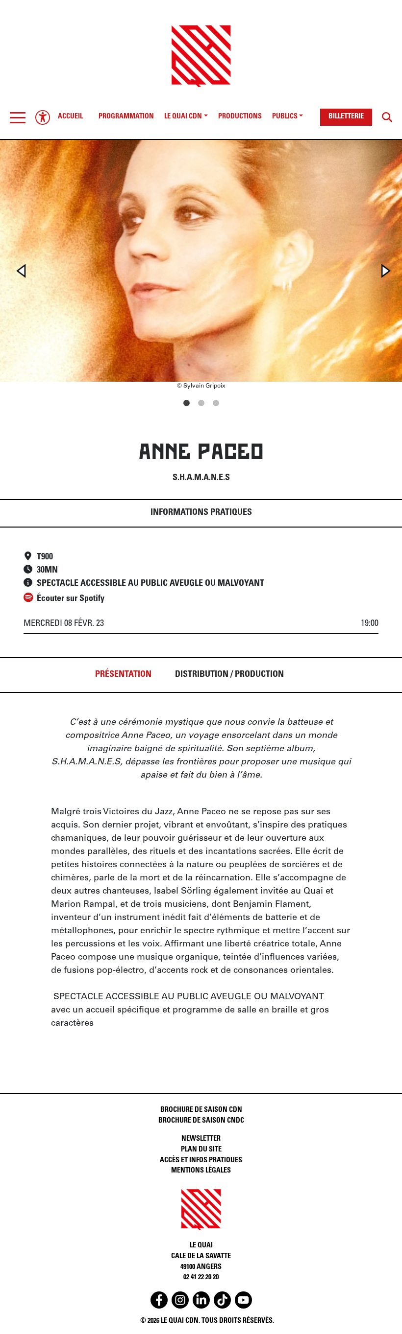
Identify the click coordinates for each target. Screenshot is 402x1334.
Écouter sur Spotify (70, 599)
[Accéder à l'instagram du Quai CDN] (180, 1300)
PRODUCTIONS (240, 117)
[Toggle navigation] (17, 117)
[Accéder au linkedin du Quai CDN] (201, 1300)
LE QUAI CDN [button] (183, 117)
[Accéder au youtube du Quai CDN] (243, 1300)
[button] (17, 117)
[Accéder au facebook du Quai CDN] (159, 1300)
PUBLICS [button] (285, 117)
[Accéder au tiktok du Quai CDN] (222, 1300)
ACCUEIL (70, 117)
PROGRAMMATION (126, 117)
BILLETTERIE (346, 117)
